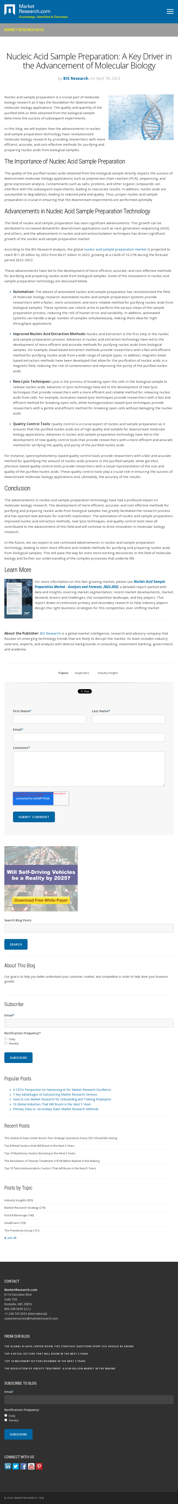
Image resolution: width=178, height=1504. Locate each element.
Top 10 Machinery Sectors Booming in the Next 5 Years (40, 1153)
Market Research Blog (24, 29)
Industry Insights (108, 673)
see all (11, 1238)
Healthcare (15, 1223)
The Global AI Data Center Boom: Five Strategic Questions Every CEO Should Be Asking (60, 1138)
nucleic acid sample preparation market (115, 249)
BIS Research (75, 78)
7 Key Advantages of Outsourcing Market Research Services (55, 1094)
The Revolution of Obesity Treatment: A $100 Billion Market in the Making (51, 1161)
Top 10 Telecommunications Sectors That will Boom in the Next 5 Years (50, 1168)
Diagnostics (82, 673)
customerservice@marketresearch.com (31, 1318)
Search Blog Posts (17, 920)
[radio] (89, 1039)
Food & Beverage (19, 1215)
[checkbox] (89, 1041)
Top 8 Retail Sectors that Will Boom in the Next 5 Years (39, 1146)
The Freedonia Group (21, 1230)
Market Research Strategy (24, 1208)
